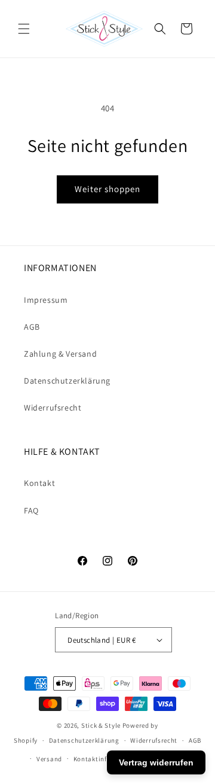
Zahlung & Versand (60, 353)
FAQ (31, 510)
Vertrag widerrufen (156, 762)
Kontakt (39, 483)
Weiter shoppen (107, 189)
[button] (24, 29)
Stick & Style (101, 725)
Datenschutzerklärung (67, 380)
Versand (49, 759)
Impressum (45, 299)
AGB (32, 326)
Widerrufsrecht (52, 407)
